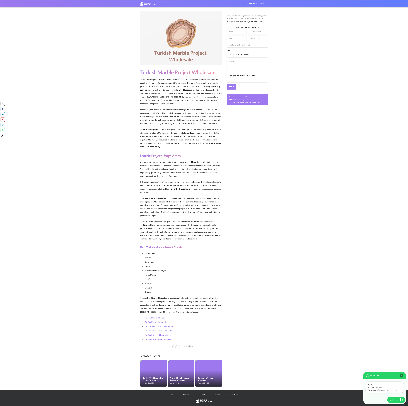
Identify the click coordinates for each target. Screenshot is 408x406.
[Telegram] (3, 125)
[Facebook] (3, 109)
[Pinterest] (3, 120)
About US (201, 395)
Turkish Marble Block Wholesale (157, 339)
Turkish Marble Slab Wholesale (157, 322)
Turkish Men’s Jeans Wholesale (205, 379)
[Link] (148, 4)
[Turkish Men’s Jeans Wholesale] (208, 361)
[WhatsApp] (3, 130)
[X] (3, 104)
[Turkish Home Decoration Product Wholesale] (181, 361)
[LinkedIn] (3, 114)
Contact (217, 395)
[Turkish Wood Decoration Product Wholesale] (153, 361)
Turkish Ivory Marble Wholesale (157, 335)
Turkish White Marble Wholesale (158, 331)
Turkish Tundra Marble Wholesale (158, 326)
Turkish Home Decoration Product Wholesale (180, 379)
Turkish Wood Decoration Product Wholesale (153, 379)
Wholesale (186, 395)
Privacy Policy (233, 395)
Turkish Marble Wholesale (155, 318)
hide (246, 97)
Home (172, 395)
